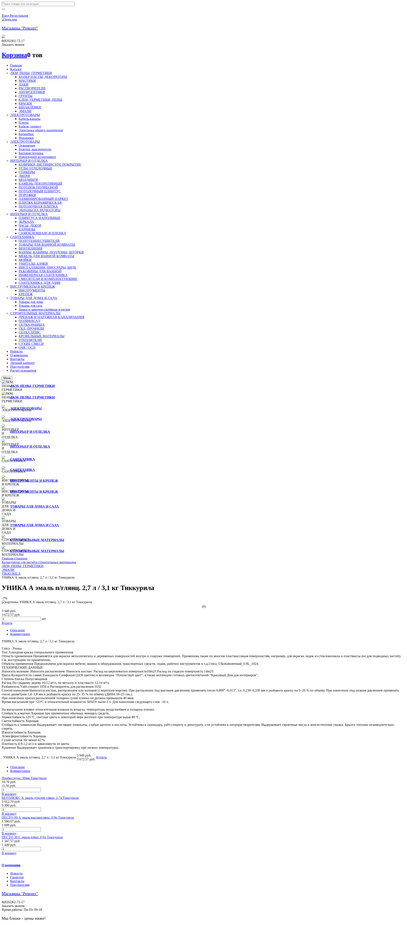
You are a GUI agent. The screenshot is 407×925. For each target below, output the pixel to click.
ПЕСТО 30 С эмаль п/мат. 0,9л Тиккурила (32, 837)
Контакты (17, 881)
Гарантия (17, 877)
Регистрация (19, 15)
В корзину (9, 794)
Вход (6, 15)
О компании (11, 865)
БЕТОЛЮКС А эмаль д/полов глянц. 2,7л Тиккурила (40, 798)
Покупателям (19, 885)
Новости (16, 873)
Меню (7, 378)
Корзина (14, 55)
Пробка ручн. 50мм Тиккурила (24, 778)
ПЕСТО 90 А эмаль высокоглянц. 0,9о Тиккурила (38, 817)
